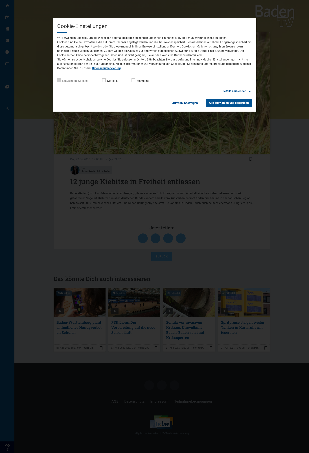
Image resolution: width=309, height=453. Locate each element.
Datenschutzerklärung (106, 68)
